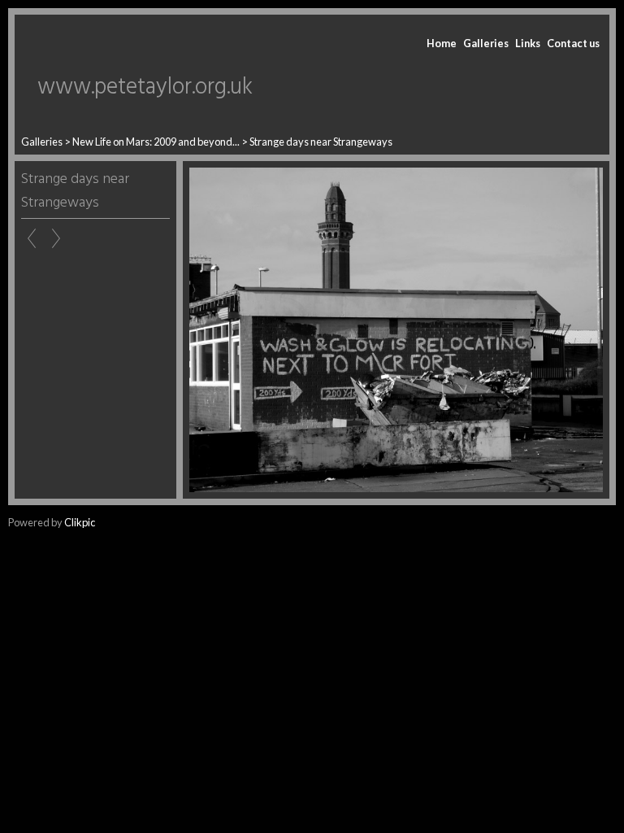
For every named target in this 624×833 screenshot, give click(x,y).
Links (527, 43)
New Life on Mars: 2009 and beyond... (156, 141)
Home (442, 43)
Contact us (573, 43)
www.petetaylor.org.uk (145, 87)
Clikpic (79, 522)
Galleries (486, 43)
